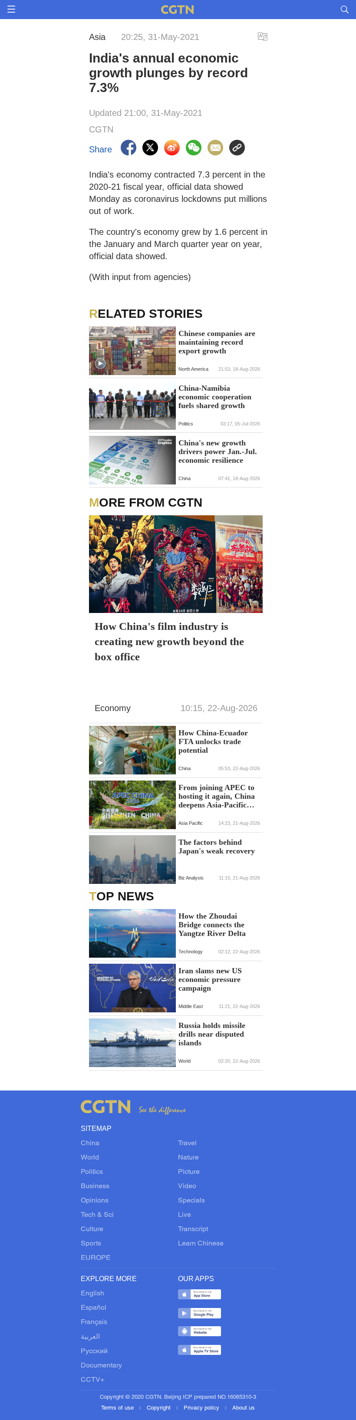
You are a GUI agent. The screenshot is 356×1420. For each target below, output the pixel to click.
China (90, 1143)
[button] (100, 364)
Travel (187, 1143)
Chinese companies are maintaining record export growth (216, 342)
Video (187, 1186)
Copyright (159, 1408)
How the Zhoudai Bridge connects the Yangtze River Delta (212, 925)
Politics (92, 1172)
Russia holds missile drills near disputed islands (211, 1034)
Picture (189, 1172)
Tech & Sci (97, 1215)
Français (94, 1322)
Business (95, 1186)
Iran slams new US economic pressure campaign (210, 979)
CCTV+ (92, 1380)
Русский (94, 1351)
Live (184, 1215)
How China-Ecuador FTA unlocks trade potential (213, 741)
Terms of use (118, 1408)
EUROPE (96, 1258)
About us (243, 1408)
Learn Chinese (201, 1244)
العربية (90, 1337)
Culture (92, 1229)
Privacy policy (202, 1408)
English (92, 1294)
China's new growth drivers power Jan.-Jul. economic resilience (217, 451)
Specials (191, 1201)
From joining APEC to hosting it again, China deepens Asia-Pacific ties (216, 796)
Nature (188, 1158)
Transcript (193, 1229)
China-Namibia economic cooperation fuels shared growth (214, 397)
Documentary (101, 1366)
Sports (91, 1244)
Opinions (95, 1201)
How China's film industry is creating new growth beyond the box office (169, 641)
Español (93, 1308)
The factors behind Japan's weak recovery (216, 846)
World (90, 1158)
